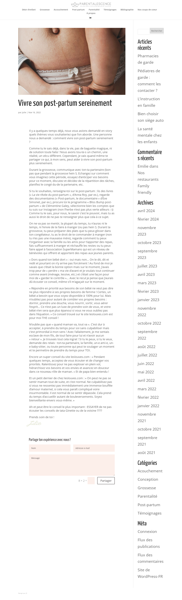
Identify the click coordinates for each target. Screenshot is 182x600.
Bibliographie (127, 10)
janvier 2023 (148, 299)
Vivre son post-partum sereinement (65, 103)
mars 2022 (147, 388)
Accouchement (61, 10)
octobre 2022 (149, 323)
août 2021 (146, 452)
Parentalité (94, 10)
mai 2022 (146, 372)
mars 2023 (147, 282)
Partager (106, 481)
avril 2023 (146, 274)
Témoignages (110, 10)
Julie (24, 112)
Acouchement (150, 470)
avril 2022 (146, 380)
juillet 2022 (147, 355)
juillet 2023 (147, 266)
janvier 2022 (148, 405)
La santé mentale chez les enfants (150, 135)
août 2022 (146, 346)
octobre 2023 (149, 242)
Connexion (147, 531)
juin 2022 (146, 363)
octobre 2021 (149, 429)
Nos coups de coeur (147, 10)
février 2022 (148, 397)
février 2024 (148, 219)
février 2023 (148, 291)
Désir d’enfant (29, 10)
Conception (148, 479)
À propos (91, 13)
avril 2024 (146, 210)
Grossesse (45, 10)
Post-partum (78, 10)
